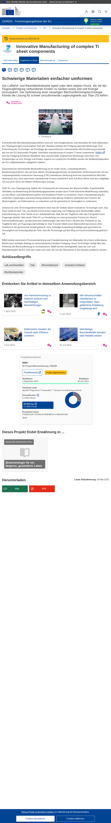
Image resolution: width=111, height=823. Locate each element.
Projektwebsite (31, 373)
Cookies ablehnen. (76, 818)
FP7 (45, 28)
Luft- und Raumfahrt (13, 265)
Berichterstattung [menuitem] (47, 60)
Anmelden (86, 12)
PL (34, 70)
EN (10, 70)
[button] (93, 12)
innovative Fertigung (74, 265)
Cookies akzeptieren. (35, 818)
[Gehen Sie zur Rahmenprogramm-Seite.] (7, 49)
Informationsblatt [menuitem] (10, 60)
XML (17, 489)
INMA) (100, 153)
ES (16, 70)
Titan (32, 265)
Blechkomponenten (13, 272)
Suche (99, 12)
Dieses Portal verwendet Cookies (37, 812)
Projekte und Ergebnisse (26, 28)
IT (27, 70)
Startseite (6, 28)
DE (4, 70)
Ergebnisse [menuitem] (63, 60)
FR (22, 70)
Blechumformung (50, 265)
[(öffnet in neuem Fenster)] (11, 10)
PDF (44, 489)
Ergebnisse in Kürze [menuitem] (29, 60)
